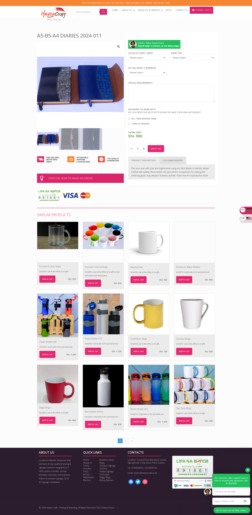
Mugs (102, 462)
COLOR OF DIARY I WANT (140, 53)
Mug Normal (136, 267)
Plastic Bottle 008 (48, 341)
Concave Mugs (183, 338)
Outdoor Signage (108, 465)
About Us (87, 462)
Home (86, 459)
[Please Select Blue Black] (147, 59)
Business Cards (107, 459)
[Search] (103, 12)
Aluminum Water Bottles (188, 266)
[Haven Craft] (54, 14)
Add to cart (156, 148)
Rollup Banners (107, 480)
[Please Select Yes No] (147, 73)
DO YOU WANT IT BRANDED (142, 68)
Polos (86, 471)
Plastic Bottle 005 (139, 409)
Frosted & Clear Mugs (50, 266)
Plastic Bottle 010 (93, 338)
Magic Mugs (45, 407)
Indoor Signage (107, 471)
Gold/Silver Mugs (139, 338)
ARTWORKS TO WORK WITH (141, 109)
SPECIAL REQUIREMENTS (140, 82)
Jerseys (86, 474)
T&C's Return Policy (105, 507)
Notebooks (88, 477)
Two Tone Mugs (183, 408)
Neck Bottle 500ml (94, 411)
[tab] (143, 160)
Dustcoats (104, 474)
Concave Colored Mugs (96, 266)
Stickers (103, 468)
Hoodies (87, 468)
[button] (119, 46)
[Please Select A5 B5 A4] (193, 59)
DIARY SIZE (176, 53)
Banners (87, 480)
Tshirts (86, 465)
